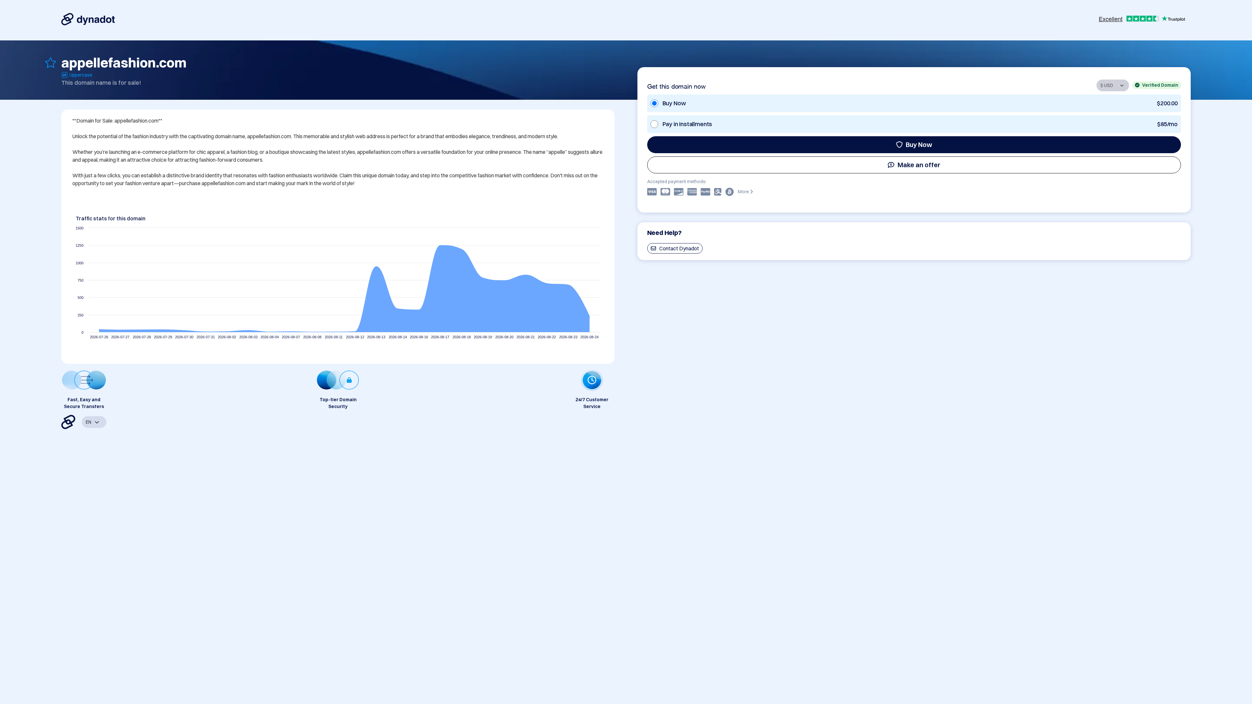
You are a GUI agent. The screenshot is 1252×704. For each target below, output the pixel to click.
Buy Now (919, 144)
